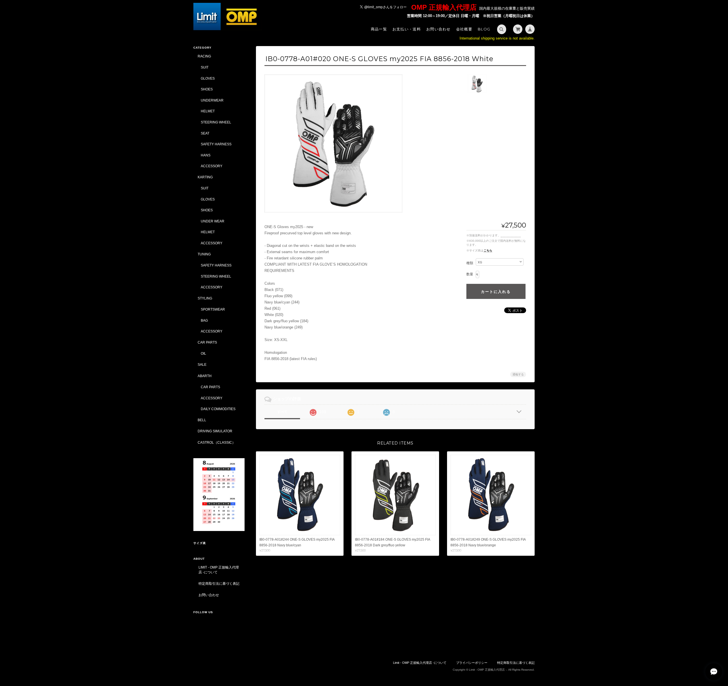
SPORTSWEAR (213, 309)
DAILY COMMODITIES (218, 409)
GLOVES (208, 78)
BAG (204, 320)
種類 (469, 263)
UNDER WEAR (212, 221)
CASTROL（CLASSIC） (216, 442)
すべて (282, 412)
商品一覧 (379, 29)
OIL (203, 353)
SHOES (207, 89)
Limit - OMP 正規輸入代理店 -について (218, 569)
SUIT (204, 67)
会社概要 (464, 29)
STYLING (205, 298)
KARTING (205, 177)
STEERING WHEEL (216, 122)
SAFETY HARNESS (216, 144)
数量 (469, 274)
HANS (205, 155)
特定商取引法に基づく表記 (218, 583)
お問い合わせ (438, 29)
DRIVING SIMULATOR (215, 431)
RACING (204, 56)
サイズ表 (199, 543)
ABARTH (205, 376)
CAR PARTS (207, 342)
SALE (202, 364)
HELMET (208, 111)
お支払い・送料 (406, 29)
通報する (518, 374)
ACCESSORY (211, 166)
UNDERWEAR (212, 100)
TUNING (204, 254)
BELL (202, 420)
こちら (488, 250)
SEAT (205, 133)
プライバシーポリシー (471, 662)
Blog (484, 29)
